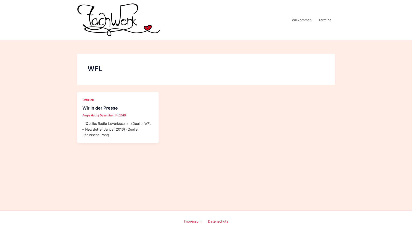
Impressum (192, 221)
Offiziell (88, 100)
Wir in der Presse (100, 108)
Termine (324, 20)
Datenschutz (218, 221)
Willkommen (302, 20)
